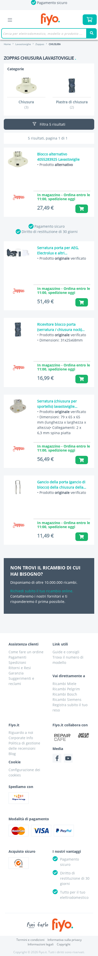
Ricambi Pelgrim (66, 689)
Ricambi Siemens (67, 699)
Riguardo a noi (21, 732)
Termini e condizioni (30, 940)
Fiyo (50, 19)
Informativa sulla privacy (64, 940)
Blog (12, 753)
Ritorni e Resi (20, 667)
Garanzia (16, 673)
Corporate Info (21, 737)
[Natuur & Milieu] (83, 735)
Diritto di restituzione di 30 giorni (50, 231)
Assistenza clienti (23, 644)
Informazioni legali (41, 944)
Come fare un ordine (26, 652)
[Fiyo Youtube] (68, 758)
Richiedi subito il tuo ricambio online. (41, 591)
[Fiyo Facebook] (57, 758)
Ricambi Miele (64, 683)
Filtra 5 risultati (52, 124)
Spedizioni (17, 662)
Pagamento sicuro (49, 226)
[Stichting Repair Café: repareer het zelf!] (62, 737)
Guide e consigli (66, 652)
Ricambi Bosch (65, 694)
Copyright (63, 944)
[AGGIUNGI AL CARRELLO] (81, 208)
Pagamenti (17, 657)
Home (7, 44)
